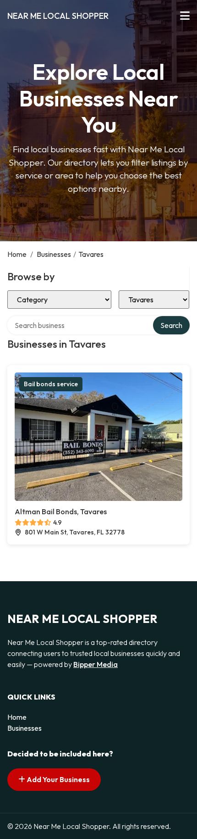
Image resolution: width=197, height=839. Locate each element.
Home (17, 254)
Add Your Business (57, 779)
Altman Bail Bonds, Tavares (61, 511)
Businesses (54, 254)
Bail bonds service (51, 384)
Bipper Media (95, 664)
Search (171, 325)
